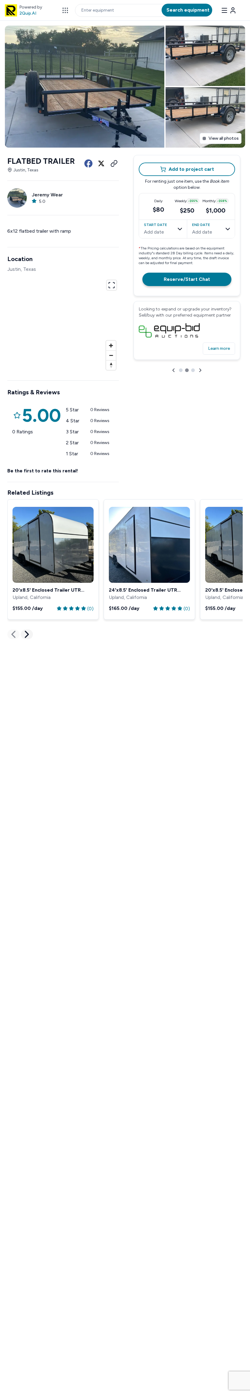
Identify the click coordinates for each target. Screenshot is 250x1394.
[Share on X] (101, 163)
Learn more (219, 348)
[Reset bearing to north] (111, 365)
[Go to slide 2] (187, 370)
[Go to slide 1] (181, 370)
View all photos (224, 138)
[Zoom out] (111, 355)
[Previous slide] (173, 370)
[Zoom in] (111, 345)
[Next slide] (200, 370)
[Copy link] (114, 163)
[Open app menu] (65, 10)
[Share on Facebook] (88, 163)
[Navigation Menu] (228, 10)
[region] (63, 324)
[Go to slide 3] (193, 370)
